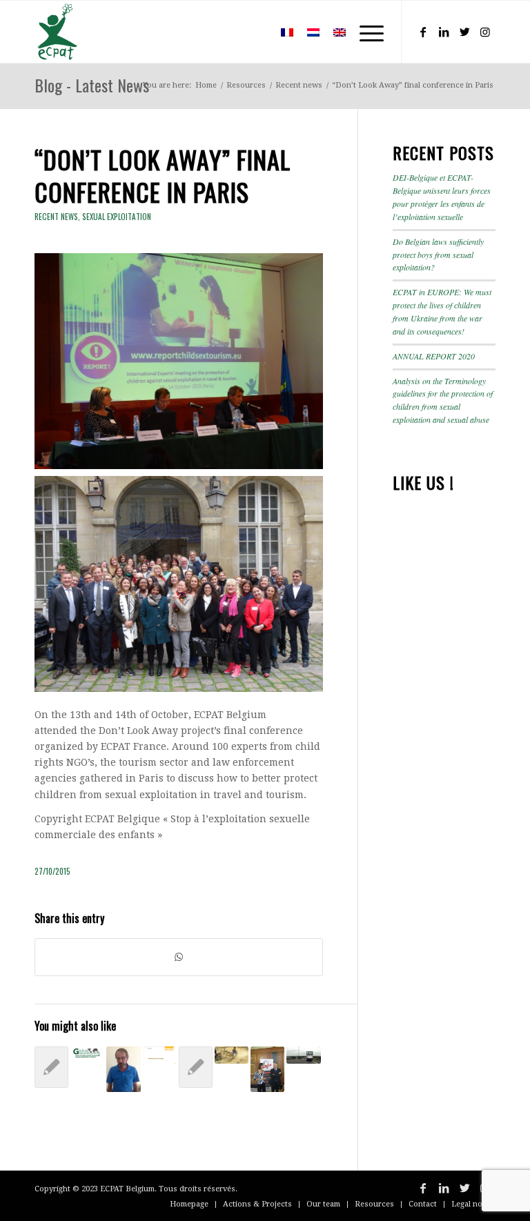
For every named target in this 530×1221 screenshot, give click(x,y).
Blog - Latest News (92, 84)
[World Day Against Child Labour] (231, 1055)
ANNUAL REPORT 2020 (434, 355)
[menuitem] (253, 32)
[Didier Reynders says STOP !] (267, 1069)
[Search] (253, 32)
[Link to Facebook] (423, 31)
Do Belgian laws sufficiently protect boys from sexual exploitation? (438, 254)
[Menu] (365, 32)
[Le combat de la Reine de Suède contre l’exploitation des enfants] (196, 1067)
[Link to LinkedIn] (443, 31)
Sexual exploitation (116, 216)
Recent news (56, 216)
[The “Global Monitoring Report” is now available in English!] (87, 1053)
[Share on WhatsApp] (178, 957)
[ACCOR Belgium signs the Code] (51, 1067)
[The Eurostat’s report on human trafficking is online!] (160, 1055)
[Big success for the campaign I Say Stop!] (303, 1055)
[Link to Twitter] (464, 31)
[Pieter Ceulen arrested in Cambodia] (123, 1069)
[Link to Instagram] (485, 31)
